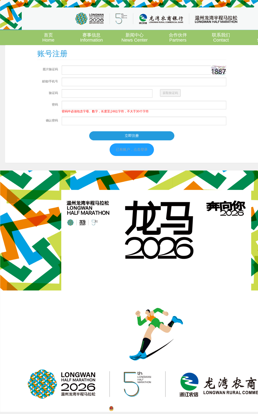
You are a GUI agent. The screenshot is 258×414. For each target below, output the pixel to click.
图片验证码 (50, 69)
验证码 (53, 93)
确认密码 (52, 120)
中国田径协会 (156, 401)
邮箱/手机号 (50, 81)
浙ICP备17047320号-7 (186, 408)
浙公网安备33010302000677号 (138, 408)
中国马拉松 (177, 401)
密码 (55, 104)
